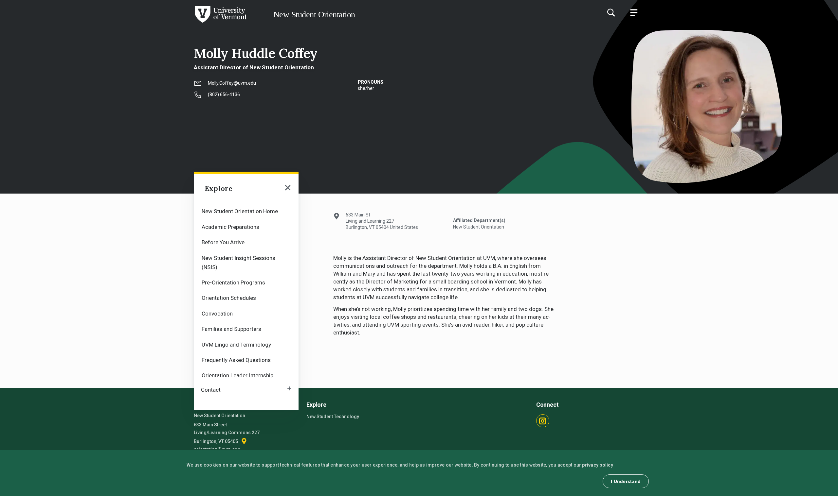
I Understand (626, 481)
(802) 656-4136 (224, 94)
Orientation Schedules (229, 298)
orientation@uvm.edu (217, 449)
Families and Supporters (231, 329)
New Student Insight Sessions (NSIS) (238, 262)
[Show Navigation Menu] (634, 12)
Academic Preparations (230, 227)
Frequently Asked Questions (236, 360)
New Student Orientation (314, 14)
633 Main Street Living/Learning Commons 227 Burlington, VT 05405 (227, 433)
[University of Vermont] (123, 22)
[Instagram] (542, 420)
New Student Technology (332, 416)
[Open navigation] (288, 188)
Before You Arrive (223, 242)
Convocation (217, 313)
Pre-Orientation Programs (233, 282)
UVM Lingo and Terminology (236, 344)
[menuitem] (246, 210)
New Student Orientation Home (240, 211)
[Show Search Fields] (611, 12)
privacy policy (597, 465)
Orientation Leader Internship (237, 375)
